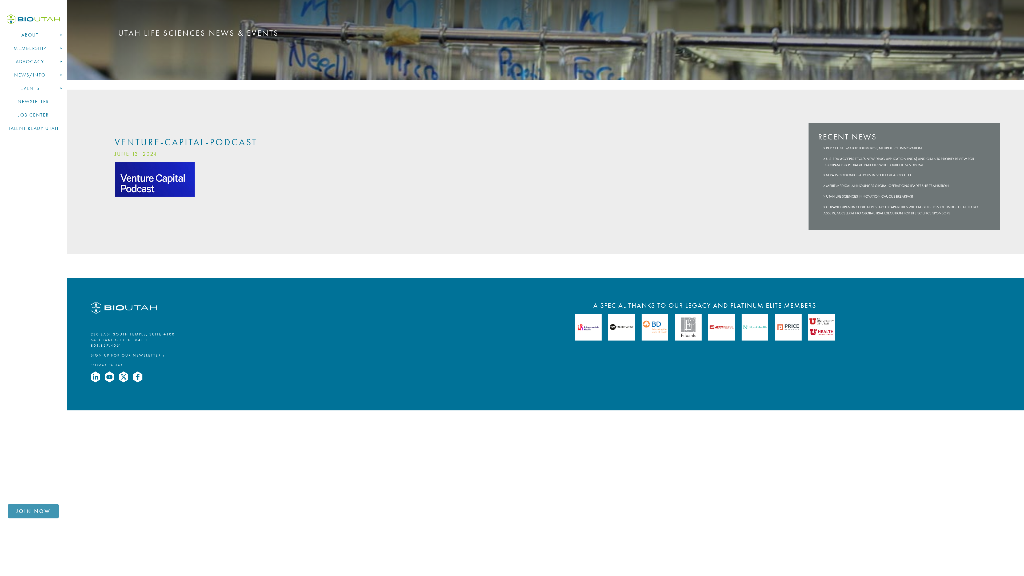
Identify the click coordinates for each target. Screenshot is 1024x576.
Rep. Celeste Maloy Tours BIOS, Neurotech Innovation (874, 148)
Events (30, 88)
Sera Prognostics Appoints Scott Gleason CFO (868, 175)
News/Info (30, 75)
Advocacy (30, 62)
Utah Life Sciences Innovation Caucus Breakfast (869, 196)
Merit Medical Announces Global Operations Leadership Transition (887, 185)
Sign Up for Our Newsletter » (128, 355)
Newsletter (33, 102)
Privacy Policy (107, 365)
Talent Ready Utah (33, 128)
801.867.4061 (106, 345)
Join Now (33, 511)
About (30, 35)
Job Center (33, 115)
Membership (30, 48)
